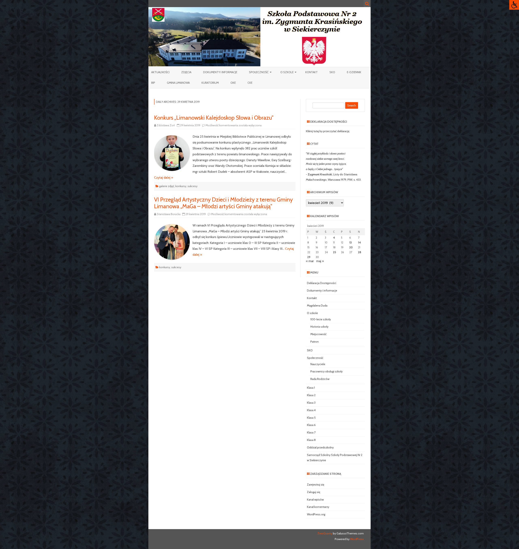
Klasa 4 (311, 410)
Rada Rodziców (319, 379)
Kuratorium (210, 83)
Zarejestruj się (315, 484)
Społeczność (259, 72)
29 (308, 257)
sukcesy (192, 186)
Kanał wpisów (315, 499)
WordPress (357, 539)
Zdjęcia (186, 72)
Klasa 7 (311, 432)
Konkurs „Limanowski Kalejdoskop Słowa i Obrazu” (213, 117)
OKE (233, 83)
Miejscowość (318, 334)
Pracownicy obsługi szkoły (326, 371)
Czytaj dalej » (163, 177)
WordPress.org (316, 514)
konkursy (180, 186)
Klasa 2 (311, 395)
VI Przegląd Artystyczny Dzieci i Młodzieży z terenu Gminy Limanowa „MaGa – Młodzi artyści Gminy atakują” (223, 203)
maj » (320, 261)
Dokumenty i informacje (220, 72)
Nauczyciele (317, 364)
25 (334, 252)
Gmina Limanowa (178, 83)
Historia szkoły (319, 326)
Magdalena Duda (317, 305)
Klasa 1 (311, 387)
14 (359, 242)
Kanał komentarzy (318, 507)
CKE (250, 83)
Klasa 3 (311, 402)
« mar (310, 261)
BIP (153, 83)
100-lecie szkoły (320, 319)
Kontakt (311, 72)
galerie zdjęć (166, 186)
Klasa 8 (311, 440)
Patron (314, 341)
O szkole (287, 72)
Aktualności (160, 72)
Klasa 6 (311, 425)
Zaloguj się (313, 492)
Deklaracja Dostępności (321, 283)
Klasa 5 (311, 417)
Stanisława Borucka (168, 214)
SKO (332, 72)
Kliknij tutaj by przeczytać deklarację (327, 131)
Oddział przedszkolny (320, 447)
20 (351, 247)
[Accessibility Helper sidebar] (514, 5)
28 (359, 252)
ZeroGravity (324, 533)
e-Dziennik (354, 72)
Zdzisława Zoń (166, 125)
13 (350, 242)
